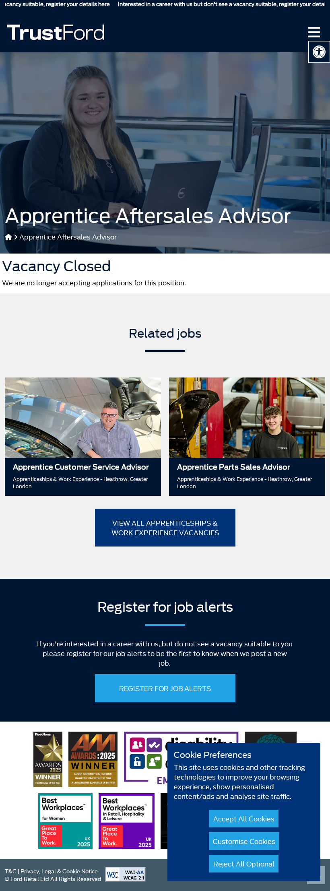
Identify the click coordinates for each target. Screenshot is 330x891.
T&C (10, 871)
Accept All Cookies (243, 818)
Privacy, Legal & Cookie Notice (59, 871)
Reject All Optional (243, 863)
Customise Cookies (244, 841)
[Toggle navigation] (314, 32)
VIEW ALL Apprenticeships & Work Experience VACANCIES (165, 527)
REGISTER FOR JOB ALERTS (165, 688)
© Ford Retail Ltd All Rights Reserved (53, 878)
